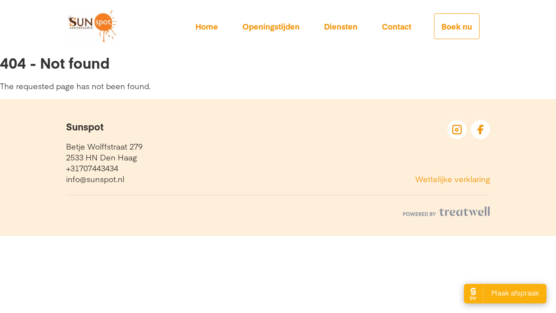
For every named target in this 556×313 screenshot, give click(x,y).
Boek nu (456, 26)
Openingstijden (271, 26)
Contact (396, 26)
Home (206, 26)
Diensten (340, 26)
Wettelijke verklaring (452, 178)
